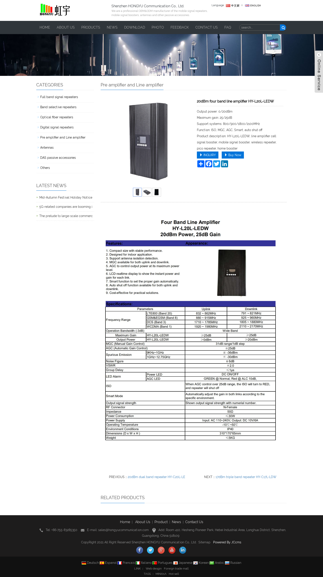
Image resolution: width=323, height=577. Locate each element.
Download (134, 27)
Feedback (180, 27)
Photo (158, 27)
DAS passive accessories (58, 157)
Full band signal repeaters (59, 97)
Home (45, 27)
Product (161, 522)
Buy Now (234, 155)
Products (90, 27)
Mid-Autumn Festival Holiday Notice (65, 197)
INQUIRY (209, 155)
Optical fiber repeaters (56, 117)
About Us (142, 522)
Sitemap (204, 542)
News (112, 27)
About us (66, 27)
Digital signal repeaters (57, 127)
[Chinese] (232, 5)
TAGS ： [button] (149, 573)
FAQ (227, 27)
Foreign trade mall (176, 568)
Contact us (206, 27)
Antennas (47, 147)
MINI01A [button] (161, 573)
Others (45, 168)
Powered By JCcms (227, 542)
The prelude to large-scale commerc (66, 216)
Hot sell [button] (174, 573)
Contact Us (194, 522)
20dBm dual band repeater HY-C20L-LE (156, 477)
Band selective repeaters (58, 107)
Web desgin (154, 568)
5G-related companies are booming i (65, 206)
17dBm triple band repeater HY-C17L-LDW (246, 477)
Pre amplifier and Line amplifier (62, 137)
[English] (253, 5)
